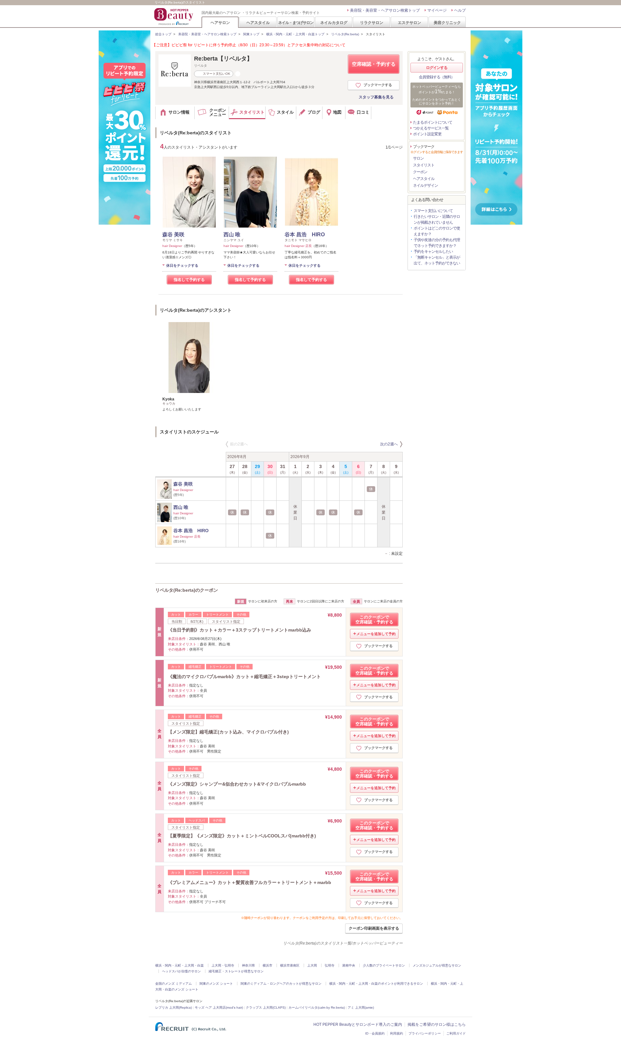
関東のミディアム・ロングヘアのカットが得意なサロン (281, 983)
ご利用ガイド (456, 1033)
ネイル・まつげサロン (295, 22)
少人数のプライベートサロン (384, 965)
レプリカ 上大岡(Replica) (173, 1007)
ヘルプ (460, 10)
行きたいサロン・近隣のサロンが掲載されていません (437, 219)
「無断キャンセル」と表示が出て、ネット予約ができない (437, 260)
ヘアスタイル (258, 22)
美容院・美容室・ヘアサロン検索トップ (385, 10)
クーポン (420, 172)
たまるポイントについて (432, 122)
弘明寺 (329, 965)
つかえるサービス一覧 (431, 128)
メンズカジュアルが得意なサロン (437, 965)
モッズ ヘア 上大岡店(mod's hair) (219, 1007)
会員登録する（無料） (436, 77)
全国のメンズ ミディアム (173, 983)
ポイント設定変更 (427, 134)
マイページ (437, 10)
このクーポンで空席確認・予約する (374, 619)
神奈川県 (248, 965)
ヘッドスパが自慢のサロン (181, 971)
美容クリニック (447, 22)
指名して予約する (189, 279)
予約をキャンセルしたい (433, 251)
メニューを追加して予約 (376, 634)
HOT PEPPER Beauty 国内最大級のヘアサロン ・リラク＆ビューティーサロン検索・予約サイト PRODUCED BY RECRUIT (174, 16)
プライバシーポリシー (425, 1033)
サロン (418, 158)
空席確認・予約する (374, 64)
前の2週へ (239, 444)
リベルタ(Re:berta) (345, 34)
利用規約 (396, 1033)
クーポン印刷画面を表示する (374, 928)
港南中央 (348, 965)
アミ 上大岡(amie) (361, 1007)
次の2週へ (389, 444)
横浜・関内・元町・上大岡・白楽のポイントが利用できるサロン (376, 983)
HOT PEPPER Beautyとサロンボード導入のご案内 (357, 1024)
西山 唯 (231, 234)
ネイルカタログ (333, 22)
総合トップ (163, 34)
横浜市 (267, 965)
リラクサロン (371, 22)
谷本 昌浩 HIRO (305, 234)
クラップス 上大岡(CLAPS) (266, 1007)
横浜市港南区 (290, 965)
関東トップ (251, 34)
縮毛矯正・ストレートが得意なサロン (236, 971)
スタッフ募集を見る (376, 97)
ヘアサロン (220, 22)
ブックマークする (378, 85)
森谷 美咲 (173, 234)
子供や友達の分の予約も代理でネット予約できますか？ (437, 243)
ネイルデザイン (425, 185)
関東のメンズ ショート (216, 983)
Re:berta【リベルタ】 (223, 58)
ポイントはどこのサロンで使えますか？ (437, 231)
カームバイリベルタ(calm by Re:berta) (317, 1007)
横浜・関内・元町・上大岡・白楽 (179, 965)
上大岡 (312, 965)
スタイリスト (423, 165)
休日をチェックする (182, 265)
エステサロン (409, 22)
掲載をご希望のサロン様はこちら (437, 1024)
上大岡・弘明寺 (223, 965)
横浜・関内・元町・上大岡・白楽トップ (295, 34)
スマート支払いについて (433, 210)
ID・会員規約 (375, 1033)
